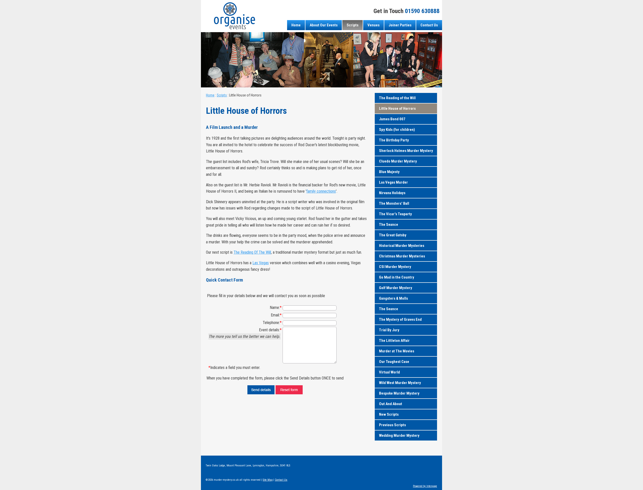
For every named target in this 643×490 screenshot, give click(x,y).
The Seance (388, 224)
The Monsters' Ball (394, 203)
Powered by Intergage (425, 486)
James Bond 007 (392, 119)
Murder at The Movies (396, 351)
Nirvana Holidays (392, 193)
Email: (276, 315)
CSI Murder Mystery (395, 266)
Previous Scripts (392, 425)
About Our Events (324, 25)
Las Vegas (260, 262)
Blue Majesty (389, 172)
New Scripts (389, 414)
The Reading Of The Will (252, 252)
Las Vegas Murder (393, 182)
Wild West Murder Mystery (400, 382)
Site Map (268, 479)
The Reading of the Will (397, 98)
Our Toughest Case (394, 361)
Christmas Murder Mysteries (402, 256)
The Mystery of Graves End (400, 319)
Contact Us (429, 25)
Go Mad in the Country (396, 277)
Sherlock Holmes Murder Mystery (406, 150)
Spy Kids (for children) (397, 129)
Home (296, 25)
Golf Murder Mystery (395, 288)
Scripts (352, 25)
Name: (276, 307)
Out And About (390, 404)
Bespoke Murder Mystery (399, 393)
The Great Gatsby (392, 235)
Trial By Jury (389, 330)
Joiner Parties (400, 25)
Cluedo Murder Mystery (398, 161)
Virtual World (389, 372)
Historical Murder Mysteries (401, 245)
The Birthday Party (394, 140)
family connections (321, 191)
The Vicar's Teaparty (395, 214)
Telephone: (272, 322)
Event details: (270, 330)
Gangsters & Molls (393, 298)
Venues (373, 25)
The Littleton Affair (394, 340)
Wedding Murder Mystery (399, 435)
